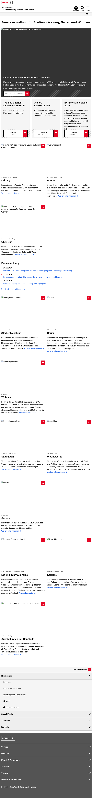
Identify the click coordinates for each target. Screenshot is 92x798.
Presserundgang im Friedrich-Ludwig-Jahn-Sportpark (24, 284)
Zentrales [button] (5, 721)
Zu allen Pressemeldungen (12, 289)
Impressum (7, 682)
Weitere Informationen (14, 94)
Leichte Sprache (12, 708)
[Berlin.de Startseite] (7, 2)
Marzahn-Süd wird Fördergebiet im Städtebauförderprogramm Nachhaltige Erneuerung (37, 271)
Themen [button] (4, 773)
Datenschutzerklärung (12, 688)
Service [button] (4, 747)
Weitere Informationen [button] (11, 779)
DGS (8, 701)
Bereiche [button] (5, 727)
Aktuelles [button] (5, 766)
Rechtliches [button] (6, 676)
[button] (88, 14)
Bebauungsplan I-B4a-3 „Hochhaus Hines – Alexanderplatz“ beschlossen (32, 277)
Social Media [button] (7, 714)
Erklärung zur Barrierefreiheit (14, 695)
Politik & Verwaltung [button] (10, 760)
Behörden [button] (5, 753)
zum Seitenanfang (80, 669)
